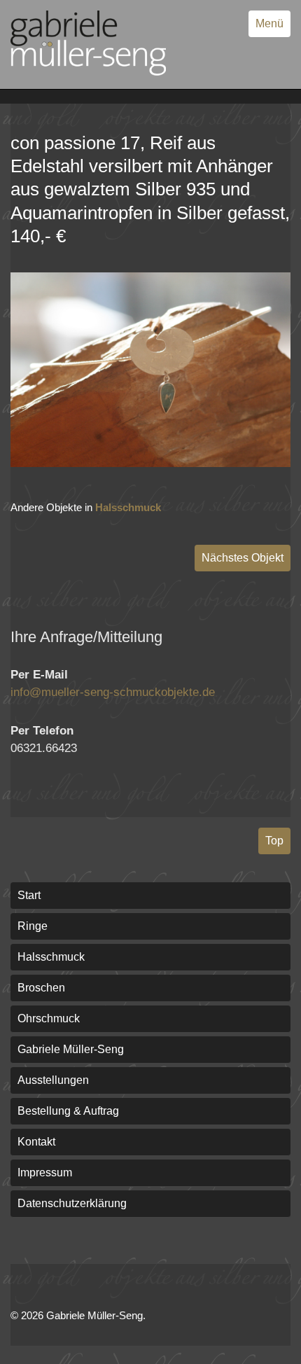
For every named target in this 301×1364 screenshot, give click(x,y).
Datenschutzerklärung (72, 1203)
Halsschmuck (128, 507)
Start (29, 895)
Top (274, 841)
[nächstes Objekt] (150, 463)
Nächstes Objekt (243, 558)
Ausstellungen (53, 1080)
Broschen (41, 988)
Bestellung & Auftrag (68, 1111)
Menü (269, 23)
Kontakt (36, 1142)
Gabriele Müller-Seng (71, 1049)
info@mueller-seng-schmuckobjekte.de (112, 692)
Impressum (45, 1172)
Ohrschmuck (49, 1018)
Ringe (33, 926)
